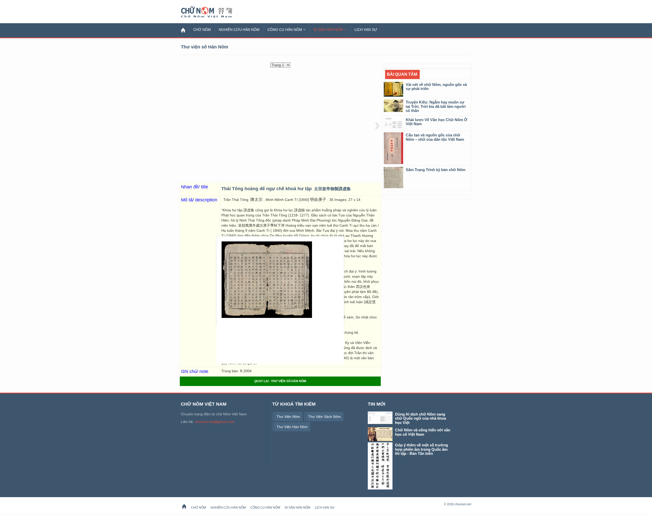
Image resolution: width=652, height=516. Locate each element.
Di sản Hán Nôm (328, 30)
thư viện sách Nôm (324, 417)
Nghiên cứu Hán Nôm (239, 30)
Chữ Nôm (212, 12)
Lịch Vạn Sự (366, 30)
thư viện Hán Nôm (292, 427)
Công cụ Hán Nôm (284, 30)
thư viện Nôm (288, 417)
